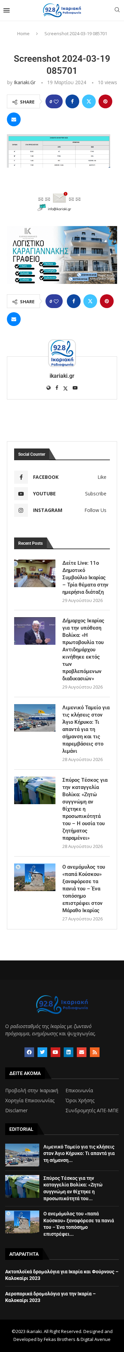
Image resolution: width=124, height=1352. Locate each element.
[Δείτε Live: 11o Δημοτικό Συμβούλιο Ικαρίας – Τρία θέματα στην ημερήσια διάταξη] (34, 573)
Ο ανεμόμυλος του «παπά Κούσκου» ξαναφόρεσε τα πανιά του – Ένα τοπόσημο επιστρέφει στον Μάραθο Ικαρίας (83, 889)
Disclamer (16, 1110)
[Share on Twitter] (89, 101)
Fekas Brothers (59, 1339)
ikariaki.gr (24, 82)
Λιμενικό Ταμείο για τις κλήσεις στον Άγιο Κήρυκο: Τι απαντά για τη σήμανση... (79, 1153)
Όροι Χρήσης (79, 1100)
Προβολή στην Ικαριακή (31, 1090)
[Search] (117, 10)
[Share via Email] (14, 119)
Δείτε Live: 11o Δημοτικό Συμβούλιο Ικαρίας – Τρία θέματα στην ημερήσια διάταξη (85, 577)
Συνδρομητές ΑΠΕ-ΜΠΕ (91, 1110)
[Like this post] (56, 102)
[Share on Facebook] (72, 101)
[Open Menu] (6, 10)
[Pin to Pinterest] (105, 101)
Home (23, 33)
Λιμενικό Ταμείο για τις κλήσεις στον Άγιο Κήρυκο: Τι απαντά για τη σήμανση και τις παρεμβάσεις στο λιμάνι (86, 729)
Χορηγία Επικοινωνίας (29, 1100)
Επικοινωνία (79, 1090)
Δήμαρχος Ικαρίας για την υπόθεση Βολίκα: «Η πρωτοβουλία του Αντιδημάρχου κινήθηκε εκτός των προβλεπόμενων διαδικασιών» (83, 650)
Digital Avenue (96, 1339)
